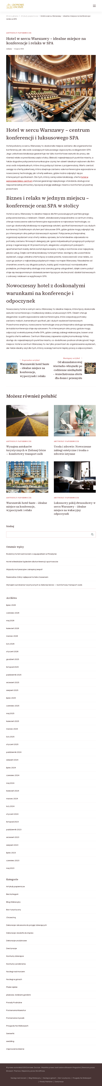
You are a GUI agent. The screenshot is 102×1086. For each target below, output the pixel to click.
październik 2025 (13, 675)
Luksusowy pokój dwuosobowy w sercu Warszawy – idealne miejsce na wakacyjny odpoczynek (75, 508)
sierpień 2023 (12, 845)
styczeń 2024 (12, 814)
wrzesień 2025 (12, 682)
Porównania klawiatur (16, 1010)
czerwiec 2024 (12, 775)
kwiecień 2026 (12, 628)
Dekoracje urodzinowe (16, 941)
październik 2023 (13, 830)
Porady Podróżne (14, 1003)
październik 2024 (13, 752)
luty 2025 (10, 737)
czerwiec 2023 (12, 861)
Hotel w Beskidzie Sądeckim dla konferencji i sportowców (32, 562)
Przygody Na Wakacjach (17, 1026)
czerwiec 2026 (12, 613)
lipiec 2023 (11, 853)
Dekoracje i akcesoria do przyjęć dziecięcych (26, 925)
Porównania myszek (15, 1018)
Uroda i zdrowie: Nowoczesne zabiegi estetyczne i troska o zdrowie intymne (72, 450)
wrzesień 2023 (12, 837)
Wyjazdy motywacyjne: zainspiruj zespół (24, 569)
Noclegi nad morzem (15, 972)
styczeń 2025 (12, 744)
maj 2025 (10, 713)
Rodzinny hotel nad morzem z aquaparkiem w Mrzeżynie (31, 554)
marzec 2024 (12, 799)
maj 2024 (10, 783)
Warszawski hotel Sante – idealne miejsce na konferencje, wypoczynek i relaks (26, 506)
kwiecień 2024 (12, 791)
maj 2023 (10, 868)
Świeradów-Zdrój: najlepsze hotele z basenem (27, 577)
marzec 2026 (12, 636)
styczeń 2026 (12, 652)
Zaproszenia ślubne (15, 1049)
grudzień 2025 (12, 659)
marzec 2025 (12, 729)
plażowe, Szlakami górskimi (18, 995)
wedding (10, 1041)
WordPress (40, 1071)
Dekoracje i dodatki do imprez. (20, 933)
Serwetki (10, 1033)
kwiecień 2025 (12, 721)
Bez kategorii (12, 894)
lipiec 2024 (11, 768)
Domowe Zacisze (33, 1067)
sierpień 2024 (12, 760)
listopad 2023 (12, 822)
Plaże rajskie (11, 987)
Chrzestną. (11, 917)
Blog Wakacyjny (13, 902)
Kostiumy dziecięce (15, 956)
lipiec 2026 (11, 605)
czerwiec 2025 (12, 706)
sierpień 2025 (12, 690)
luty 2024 (10, 806)
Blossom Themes (13, 1071)
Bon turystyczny (13, 910)
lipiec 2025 (11, 698)
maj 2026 (10, 621)
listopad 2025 (12, 667)
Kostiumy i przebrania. (16, 964)
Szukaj (10, 526)
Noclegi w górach (14, 979)
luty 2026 (10, 644)
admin (9, 49)
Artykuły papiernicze (18, 33)
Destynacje (11, 948)
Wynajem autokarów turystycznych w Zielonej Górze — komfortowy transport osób (26, 450)
